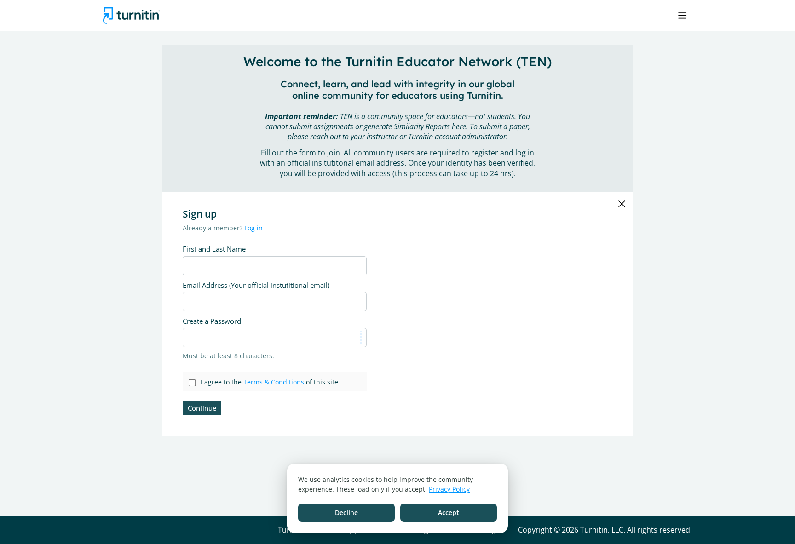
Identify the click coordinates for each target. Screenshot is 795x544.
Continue (202, 407)
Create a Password (212, 321)
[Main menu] (682, 15)
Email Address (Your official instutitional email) (256, 285)
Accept (448, 512)
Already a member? (223, 227)
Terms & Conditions (273, 382)
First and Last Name (214, 249)
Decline (346, 512)
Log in (253, 227)
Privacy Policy (449, 489)
